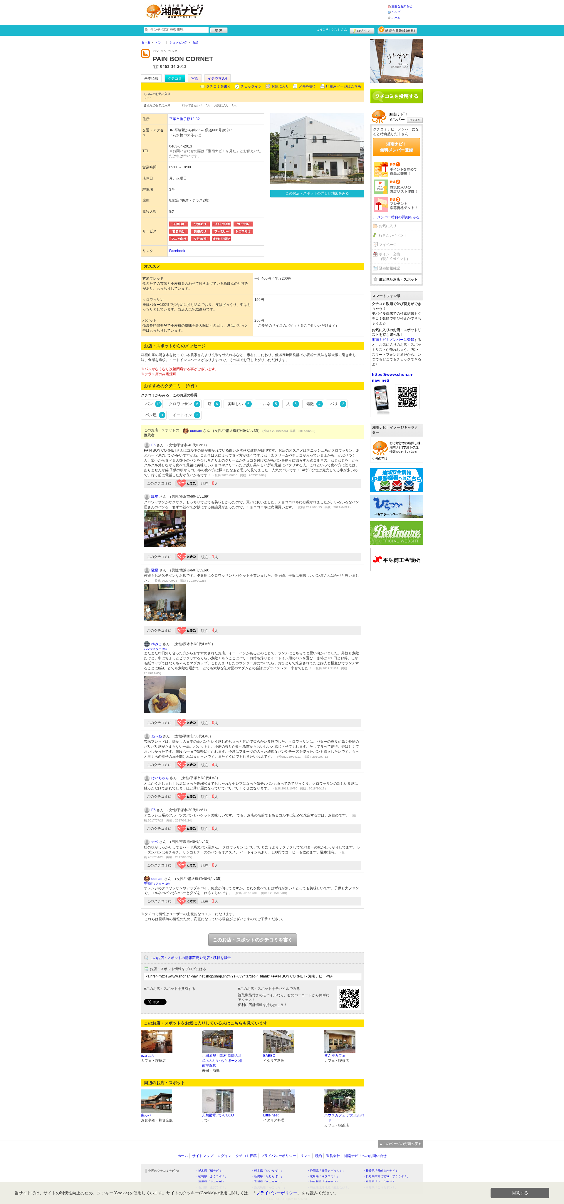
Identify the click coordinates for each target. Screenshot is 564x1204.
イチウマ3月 (217, 78)
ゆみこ (156, 644)
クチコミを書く (218, 86)
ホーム (396, 17)
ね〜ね (156, 736)
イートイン (185, 415)
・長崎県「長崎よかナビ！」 (382, 1170)
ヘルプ (396, 12)
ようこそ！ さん (332, 29)
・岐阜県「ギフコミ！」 (323, 1176)
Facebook (177, 251)
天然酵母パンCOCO (218, 1115)
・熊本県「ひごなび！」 (267, 1170)
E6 (153, 445)
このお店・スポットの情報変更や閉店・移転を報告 (190, 958)
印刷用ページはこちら (343, 86)
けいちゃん (160, 778)
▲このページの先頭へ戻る (400, 1144)
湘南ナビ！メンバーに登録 (393, 340)
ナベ (154, 842)
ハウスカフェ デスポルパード (344, 1117)
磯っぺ (146, 1115)
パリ (337, 404)
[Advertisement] (298, 12)
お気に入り (280, 86)
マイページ (388, 245)
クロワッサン (183, 404)
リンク (305, 1156)
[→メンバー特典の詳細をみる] (396, 217)
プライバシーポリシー (278, 1156)
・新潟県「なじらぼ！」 (267, 1176)
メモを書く (307, 86)
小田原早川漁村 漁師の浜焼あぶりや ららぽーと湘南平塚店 (222, 1061)
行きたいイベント (393, 235)
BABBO (269, 1056)
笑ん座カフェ (334, 1056)
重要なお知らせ (402, 6)
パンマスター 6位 (155, 648)
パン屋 (154, 415)
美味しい (238, 404)
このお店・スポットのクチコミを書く (253, 939)
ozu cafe (148, 1056)
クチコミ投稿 (246, 1156)
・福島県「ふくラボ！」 (211, 1176)
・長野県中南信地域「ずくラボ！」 (386, 1176)
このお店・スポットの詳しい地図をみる (317, 193)
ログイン (362, 30)
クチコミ (175, 78)
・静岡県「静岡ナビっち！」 (326, 1170)
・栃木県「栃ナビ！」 (210, 1170)
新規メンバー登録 (397, 30)
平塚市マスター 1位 (157, 883)
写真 (194, 78)
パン (152, 404)
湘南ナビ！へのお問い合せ (365, 1156)
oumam (196, 431)
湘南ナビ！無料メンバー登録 (396, 147)
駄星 (154, 496)
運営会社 (333, 1156)
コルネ (268, 404)
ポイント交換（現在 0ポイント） (394, 256)
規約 (318, 1156)
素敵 (313, 404)
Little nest (270, 1115)
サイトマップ (202, 1156)
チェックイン (251, 86)
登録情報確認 (389, 268)
